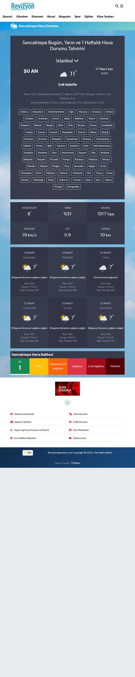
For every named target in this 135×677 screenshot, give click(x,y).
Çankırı (29, 132)
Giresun (87, 139)
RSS (29, 452)
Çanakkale (107, 125)
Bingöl (49, 125)
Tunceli (77, 180)
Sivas (110, 173)
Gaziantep (72, 139)
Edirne (93, 132)
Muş (67, 166)
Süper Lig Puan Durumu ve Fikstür (31, 430)
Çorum (41, 132)
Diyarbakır (67, 132)
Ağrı (71, 112)
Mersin (44, 166)
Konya (66, 159)
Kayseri (83, 152)
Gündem (22, 16)
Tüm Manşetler (81, 430)
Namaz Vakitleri (23, 422)
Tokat (51, 180)
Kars (54, 152)
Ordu (103, 166)
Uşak (88, 180)
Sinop (99, 173)
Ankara (109, 112)
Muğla (56, 166)
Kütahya (79, 159)
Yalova (108, 180)
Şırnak (25, 180)
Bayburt (25, 125)
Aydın (67, 118)
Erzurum (43, 139)
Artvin (56, 118)
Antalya (29, 118)
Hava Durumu (80, 414)
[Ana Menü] (121, 6)
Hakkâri (27, 146)
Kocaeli (54, 159)
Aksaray (83, 112)
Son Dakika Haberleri (25, 438)
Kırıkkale (105, 152)
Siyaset (7, 16)
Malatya (93, 159)
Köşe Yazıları (105, 16)
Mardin (31, 166)
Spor (78, 16)
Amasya (96, 112)
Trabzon (63, 180)
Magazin (65, 16)
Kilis (94, 152)
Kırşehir (41, 159)
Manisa (106, 159)
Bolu (70, 125)
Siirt (89, 173)
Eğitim (89, 16)
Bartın (92, 118)
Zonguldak (73, 186)
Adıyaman (37, 112)
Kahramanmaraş (102, 146)
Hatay (39, 146)
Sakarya (50, 173)
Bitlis (60, 125)
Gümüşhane (102, 139)
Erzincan (29, 139)
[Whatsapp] (67, 402)
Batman (104, 118)
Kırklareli (28, 159)
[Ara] (117, 6)
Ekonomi (37, 16)
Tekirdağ (38, 180)
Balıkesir (79, 118)
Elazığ (105, 132)
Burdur (81, 125)
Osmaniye (26, 173)
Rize (39, 173)
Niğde (92, 166)
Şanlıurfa (77, 173)
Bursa (93, 125)
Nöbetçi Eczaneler (24, 414)
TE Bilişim (75, 463)
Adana (23, 112)
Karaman (42, 152)
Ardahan (43, 118)
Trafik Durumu (80, 422)
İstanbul (74, 146)
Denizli (53, 132)
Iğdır (50, 146)
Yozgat (58, 186)
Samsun (64, 173)
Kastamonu (68, 152)
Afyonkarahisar (56, 112)
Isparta (61, 146)
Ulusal (51, 16)
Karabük (28, 152)
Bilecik (38, 125)
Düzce (81, 132)
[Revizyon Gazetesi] (22, 6)
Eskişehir (56, 139)
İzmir (85, 146)
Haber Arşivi (79, 438)
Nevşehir (79, 166)
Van (98, 180)
